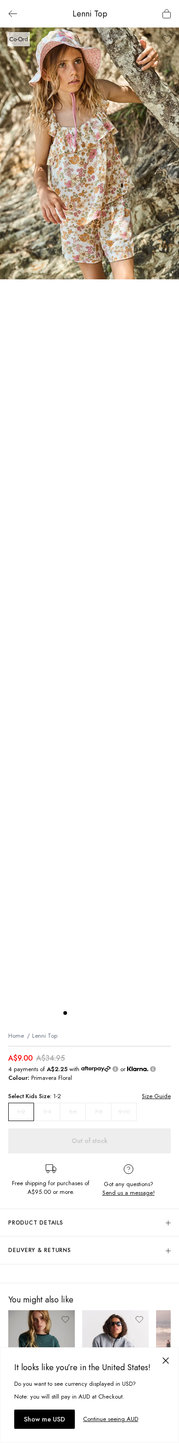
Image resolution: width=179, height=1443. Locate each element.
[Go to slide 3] (83, 1013)
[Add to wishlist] (167, 39)
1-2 (21, 1112)
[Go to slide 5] (102, 1013)
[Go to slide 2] (74, 1013)
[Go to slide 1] (65, 1013)
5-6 (73, 1111)
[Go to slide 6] (111, 1013)
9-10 (124, 1111)
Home (16, 1035)
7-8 (99, 1111)
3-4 (47, 1111)
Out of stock (89, 1140)
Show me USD (44, 1419)
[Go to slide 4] (93, 1013)
